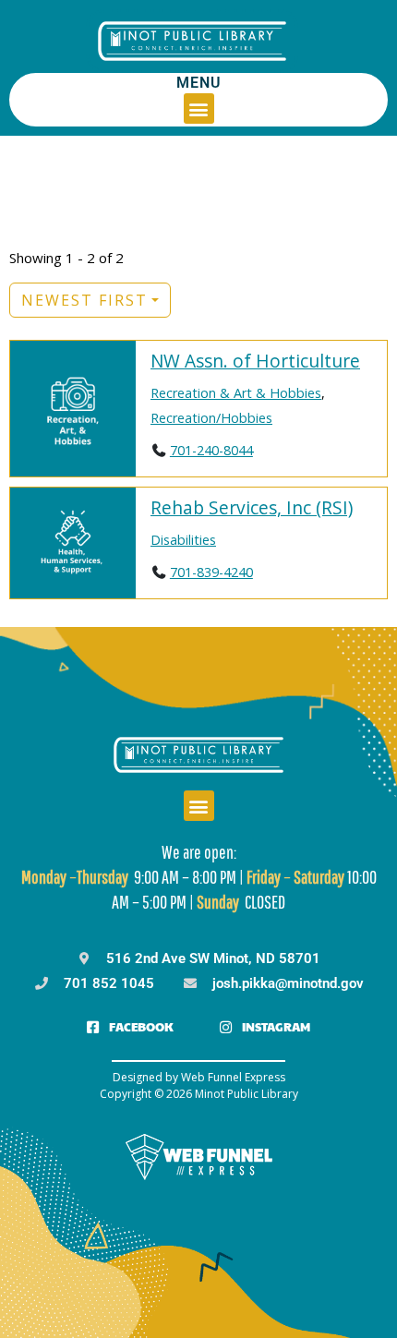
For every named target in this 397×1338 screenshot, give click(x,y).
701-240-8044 (211, 450)
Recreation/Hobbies (211, 418)
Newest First (84, 300)
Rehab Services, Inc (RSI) (251, 507)
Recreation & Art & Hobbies (235, 393)
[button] (199, 108)
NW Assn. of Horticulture (255, 360)
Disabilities (183, 539)
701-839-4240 (211, 572)
